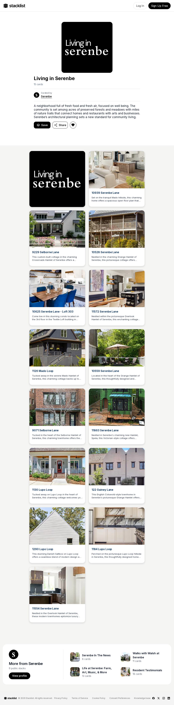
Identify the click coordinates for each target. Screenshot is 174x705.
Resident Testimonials (147, 670)
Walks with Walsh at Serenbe (146, 655)
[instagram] (163, 698)
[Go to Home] (14, 6)
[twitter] (158, 698)
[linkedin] (169, 698)
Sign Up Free (159, 5)
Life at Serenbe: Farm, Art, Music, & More (97, 670)
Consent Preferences (119, 698)
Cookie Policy (98, 698)
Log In (140, 5)
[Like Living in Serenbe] (73, 125)
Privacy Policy (60, 698)
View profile (19, 675)
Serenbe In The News (96, 655)
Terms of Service (80, 698)
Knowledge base (142, 698)
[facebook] (153, 698)
